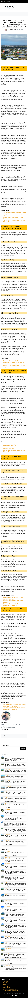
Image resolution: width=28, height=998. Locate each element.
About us (3, 1)
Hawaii (5, 735)
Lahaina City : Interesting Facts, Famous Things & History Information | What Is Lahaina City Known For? (15, 939)
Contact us (9, 1)
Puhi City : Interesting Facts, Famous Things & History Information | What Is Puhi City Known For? (15, 897)
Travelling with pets (7, 986)
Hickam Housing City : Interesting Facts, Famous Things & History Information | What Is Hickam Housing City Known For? (15, 843)
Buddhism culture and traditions (10, 990)
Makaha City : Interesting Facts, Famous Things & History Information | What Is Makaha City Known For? (15, 866)
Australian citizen (7, 982)
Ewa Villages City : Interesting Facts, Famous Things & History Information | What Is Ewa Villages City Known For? (15, 794)
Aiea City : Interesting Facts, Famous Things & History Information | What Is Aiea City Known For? (15, 765)
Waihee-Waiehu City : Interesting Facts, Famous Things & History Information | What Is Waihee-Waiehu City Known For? (15, 968)
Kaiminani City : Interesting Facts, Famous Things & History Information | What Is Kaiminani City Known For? (14, 909)
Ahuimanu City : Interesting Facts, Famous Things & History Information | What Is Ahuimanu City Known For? (14, 759)
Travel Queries (6, 987)
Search (23, 748)
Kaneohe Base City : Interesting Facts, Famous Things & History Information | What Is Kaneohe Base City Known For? (15, 884)
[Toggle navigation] (14, 14)
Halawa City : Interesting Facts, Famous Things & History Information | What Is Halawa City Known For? (16, 806)
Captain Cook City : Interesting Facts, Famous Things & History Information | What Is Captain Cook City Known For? (15, 771)
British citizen (6, 981)
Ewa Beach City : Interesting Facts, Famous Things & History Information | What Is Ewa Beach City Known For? (15, 783)
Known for (5, 984)
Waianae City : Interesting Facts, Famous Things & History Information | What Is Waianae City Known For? (15, 920)
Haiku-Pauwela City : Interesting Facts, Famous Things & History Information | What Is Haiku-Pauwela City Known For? (15, 800)
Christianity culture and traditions (10, 989)
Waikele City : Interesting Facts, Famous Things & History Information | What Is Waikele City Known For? (15, 872)
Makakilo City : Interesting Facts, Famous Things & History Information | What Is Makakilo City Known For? (16, 962)
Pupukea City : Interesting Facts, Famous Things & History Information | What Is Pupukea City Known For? (16, 926)
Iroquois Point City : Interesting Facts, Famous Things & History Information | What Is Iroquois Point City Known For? (15, 945)
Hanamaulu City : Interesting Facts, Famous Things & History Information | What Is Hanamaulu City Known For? (15, 818)
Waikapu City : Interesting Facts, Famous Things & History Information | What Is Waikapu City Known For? (15, 932)
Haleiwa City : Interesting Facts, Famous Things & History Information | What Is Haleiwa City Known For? (15, 812)
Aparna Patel (12, 29)
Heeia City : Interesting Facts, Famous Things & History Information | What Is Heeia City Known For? (15, 837)
